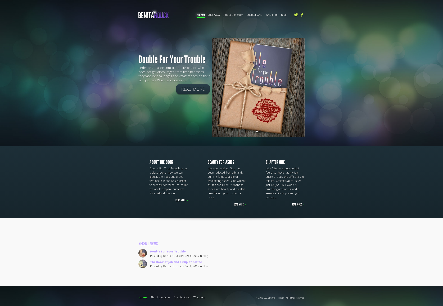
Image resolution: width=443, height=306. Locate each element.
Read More (193, 89)
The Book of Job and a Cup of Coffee (176, 262)
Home (201, 15)
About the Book (233, 15)
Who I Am (272, 15)
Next (430, 72)
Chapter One (254, 15)
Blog (284, 15)
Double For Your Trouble (172, 59)
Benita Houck (171, 256)
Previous (12, 72)
